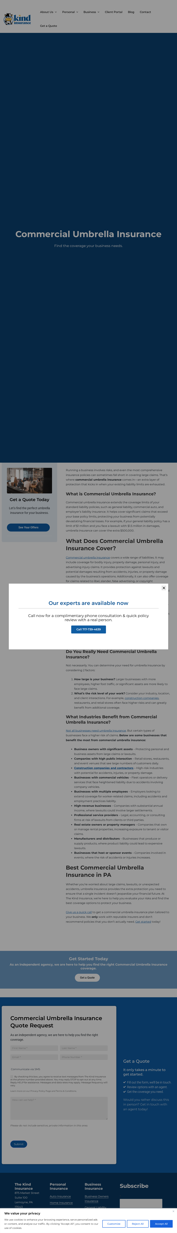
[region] (88, 1220)
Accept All (161, 1223)
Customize (113, 1223)
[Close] (173, 1211)
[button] (164, 588)
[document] (88, 616)
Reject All (138, 1223)
